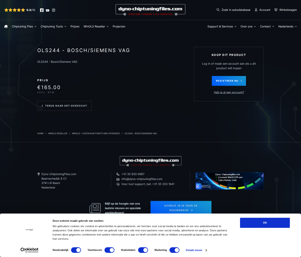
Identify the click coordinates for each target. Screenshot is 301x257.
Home (40, 133)
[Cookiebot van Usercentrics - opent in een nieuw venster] (29, 250)
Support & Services (220, 26)
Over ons (246, 26)
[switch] (109, 250)
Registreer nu (227, 80)
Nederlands (285, 26)
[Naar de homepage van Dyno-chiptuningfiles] (150, 9)
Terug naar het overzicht (66, 105)
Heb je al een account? (229, 92)
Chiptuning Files (22, 26)
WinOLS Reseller (94, 26)
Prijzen (75, 26)
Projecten (119, 26)
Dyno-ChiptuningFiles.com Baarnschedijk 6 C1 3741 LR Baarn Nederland (58, 180)
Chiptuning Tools (52, 26)
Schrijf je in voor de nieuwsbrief (181, 208)
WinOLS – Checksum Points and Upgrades (96, 133)
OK (265, 222)
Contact (265, 26)
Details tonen (194, 250)
